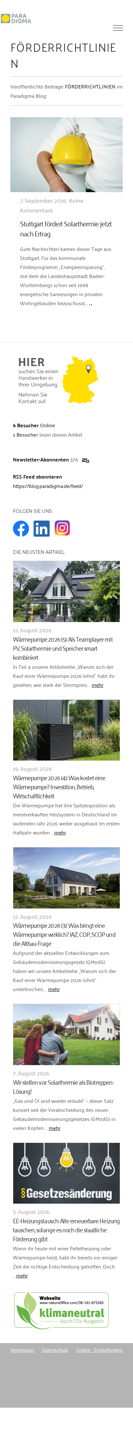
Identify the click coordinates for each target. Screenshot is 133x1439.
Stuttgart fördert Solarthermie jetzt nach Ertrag (65, 228)
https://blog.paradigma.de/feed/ (48, 485)
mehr (97, 684)
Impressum (22, 1349)
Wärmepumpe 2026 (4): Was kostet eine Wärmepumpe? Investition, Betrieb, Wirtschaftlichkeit (59, 786)
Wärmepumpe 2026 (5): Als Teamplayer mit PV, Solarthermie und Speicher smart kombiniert (63, 647)
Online (34, 425)
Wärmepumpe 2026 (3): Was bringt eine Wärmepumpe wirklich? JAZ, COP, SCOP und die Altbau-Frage (64, 933)
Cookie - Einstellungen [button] (99, 1349)
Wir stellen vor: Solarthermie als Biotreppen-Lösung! (63, 1086)
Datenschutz (55, 1349)
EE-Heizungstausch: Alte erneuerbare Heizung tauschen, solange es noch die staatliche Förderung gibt (66, 1229)
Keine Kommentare (52, 205)
